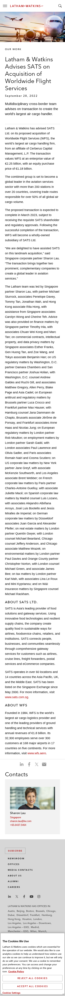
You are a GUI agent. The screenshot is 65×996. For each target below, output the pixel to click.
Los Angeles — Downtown (37, 923)
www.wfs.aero (37, 753)
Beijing (20, 911)
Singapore (15, 817)
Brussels (40, 911)
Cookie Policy (16, 971)
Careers (14, 887)
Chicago (51, 911)
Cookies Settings (11, 993)
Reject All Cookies (33, 978)
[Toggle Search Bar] (60, 6)
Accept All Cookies (32, 986)
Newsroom (16, 858)
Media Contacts (20, 870)
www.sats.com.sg (16, 697)
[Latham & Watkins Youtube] (31, 896)
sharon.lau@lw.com (21, 821)
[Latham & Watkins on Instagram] (38, 896)
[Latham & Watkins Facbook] (24, 896)
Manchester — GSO (18, 931)
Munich (42, 931)
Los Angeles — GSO (18, 927)
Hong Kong (14, 919)
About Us (15, 875)
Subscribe (15, 851)
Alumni (13, 881)
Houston (27, 919)
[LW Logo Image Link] (26, 6)
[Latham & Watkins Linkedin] (9, 896)
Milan (33, 931)
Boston (30, 911)
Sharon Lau (18, 813)
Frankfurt (35, 915)
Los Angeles (14, 923)
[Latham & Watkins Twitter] (16, 896)
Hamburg (47, 915)
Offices (14, 864)
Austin (11, 911)
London (37, 919)
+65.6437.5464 (18, 824)
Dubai (11, 915)
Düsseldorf (22, 915)
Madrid (35, 927)
